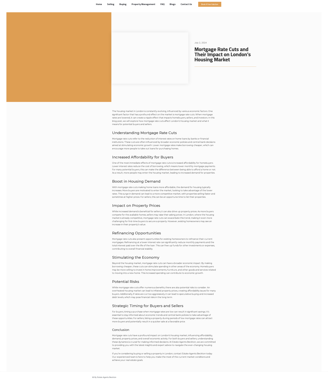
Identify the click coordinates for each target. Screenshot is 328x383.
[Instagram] (220, 377)
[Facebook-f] (215, 377)
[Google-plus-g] (230, 377)
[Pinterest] (235, 377)
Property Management (143, 4)
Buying (122, 4)
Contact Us (186, 4)
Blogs (173, 4)
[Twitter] (225, 377)
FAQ (162, 4)
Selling (110, 4)
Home (99, 4)
